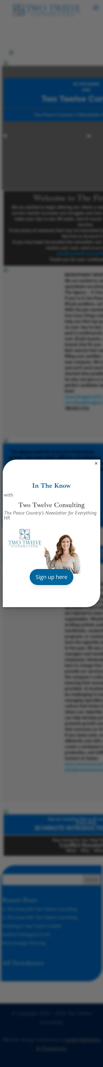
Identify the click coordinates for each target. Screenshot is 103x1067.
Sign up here (51, 577)
